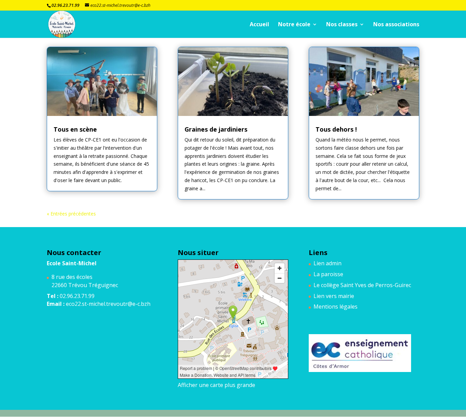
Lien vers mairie (334, 296)
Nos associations (396, 25)
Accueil (259, 25)
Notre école (294, 25)
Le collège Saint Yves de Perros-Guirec (362, 285)
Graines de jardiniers (216, 129)
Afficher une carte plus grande (216, 385)
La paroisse (328, 274)
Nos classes (342, 25)
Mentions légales (336, 306)
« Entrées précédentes (71, 213)
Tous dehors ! (336, 129)
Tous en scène (75, 129)
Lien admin (327, 263)
